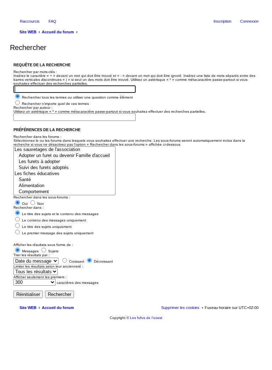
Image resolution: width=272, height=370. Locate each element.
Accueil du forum (58, 307)
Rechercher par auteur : (32, 108)
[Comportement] (64, 192)
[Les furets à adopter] (64, 162)
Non (40, 204)
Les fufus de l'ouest (146, 318)
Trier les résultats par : (31, 255)
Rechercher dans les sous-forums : (41, 197)
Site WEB (27, 307)
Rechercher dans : (28, 207)
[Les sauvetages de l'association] (64, 150)
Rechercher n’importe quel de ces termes (55, 104)
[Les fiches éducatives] (64, 174)
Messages (30, 251)
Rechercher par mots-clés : (35, 72)
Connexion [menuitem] (249, 21)
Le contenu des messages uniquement (53, 220)
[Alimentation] (64, 186)
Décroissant (103, 261)
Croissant (76, 261)
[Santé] (64, 180)
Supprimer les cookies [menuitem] (180, 307)
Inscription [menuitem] (222, 21)
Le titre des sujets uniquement (46, 227)
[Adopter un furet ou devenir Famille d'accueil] (64, 156)
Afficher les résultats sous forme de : (43, 245)
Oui (24, 204)
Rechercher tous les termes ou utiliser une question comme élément (77, 97)
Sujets (52, 251)
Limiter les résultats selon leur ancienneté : (48, 266)
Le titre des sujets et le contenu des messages (59, 214)
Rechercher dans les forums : (37, 137)
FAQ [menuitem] (52, 21)
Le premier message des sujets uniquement (57, 233)
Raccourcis (30, 21)
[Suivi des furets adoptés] (64, 168)
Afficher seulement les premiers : (40, 277)
